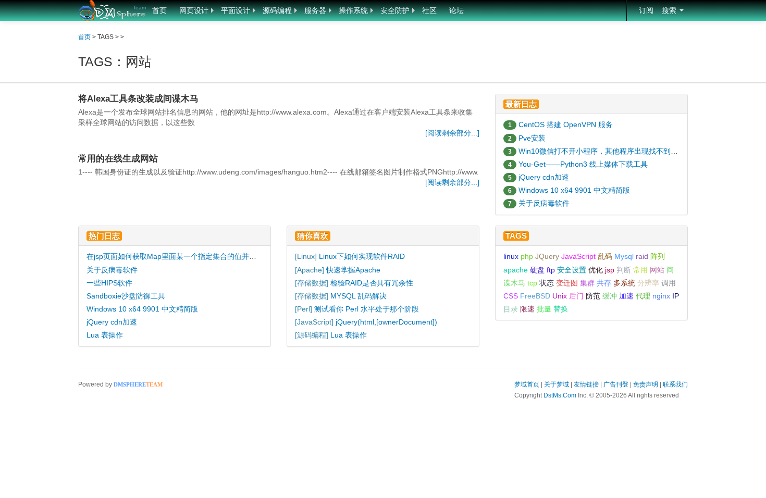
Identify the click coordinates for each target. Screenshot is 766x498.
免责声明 (645, 384)
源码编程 (277, 10)
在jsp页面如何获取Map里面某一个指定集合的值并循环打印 (182, 256)
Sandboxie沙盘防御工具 (126, 296)
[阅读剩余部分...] (452, 133)
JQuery (547, 256)
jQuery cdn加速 (543, 177)
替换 (560, 309)
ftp (551, 270)
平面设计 (235, 10)
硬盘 (537, 270)
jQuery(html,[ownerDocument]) (386, 322)
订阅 (646, 10)
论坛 (456, 10)
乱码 (605, 256)
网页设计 (193, 10)
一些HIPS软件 (109, 283)
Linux (306, 256)
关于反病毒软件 (544, 203)
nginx (661, 296)
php (527, 256)
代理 (643, 296)
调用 (668, 283)
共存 (604, 283)
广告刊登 (615, 384)
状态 (546, 283)
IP (675, 296)
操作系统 (353, 10)
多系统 (624, 283)
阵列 (657, 256)
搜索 (670, 10)
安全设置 (571, 270)
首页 (159, 10)
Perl (303, 309)
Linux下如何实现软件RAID (362, 256)
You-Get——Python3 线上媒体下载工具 (583, 164)
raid (642, 256)
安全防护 (395, 10)
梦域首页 (526, 384)
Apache (309, 270)
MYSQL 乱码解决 (358, 296)
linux (510, 256)
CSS (510, 296)
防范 (593, 296)
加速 (626, 296)
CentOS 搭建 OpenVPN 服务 (565, 124)
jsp (609, 270)
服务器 (315, 10)
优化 (595, 270)
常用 (640, 270)
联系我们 (675, 384)
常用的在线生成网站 (118, 159)
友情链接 (586, 384)
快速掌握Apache (353, 270)
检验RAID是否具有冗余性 (371, 283)
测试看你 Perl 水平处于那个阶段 (366, 309)
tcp (532, 283)
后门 (576, 296)
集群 (587, 283)
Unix (559, 296)
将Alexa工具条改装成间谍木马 (138, 99)
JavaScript (314, 322)
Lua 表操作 (105, 335)
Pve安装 (532, 138)
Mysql (624, 256)
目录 (510, 309)
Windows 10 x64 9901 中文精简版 (574, 190)
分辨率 (648, 283)
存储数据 (311, 283)
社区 (429, 10)
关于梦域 (556, 384)
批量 (544, 309)
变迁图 (567, 283)
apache (515, 270)
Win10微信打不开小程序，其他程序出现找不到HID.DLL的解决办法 (626, 151)
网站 (657, 270)
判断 (623, 270)
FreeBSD (535, 296)
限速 (527, 309)
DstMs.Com (559, 395)
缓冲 (609, 296)
